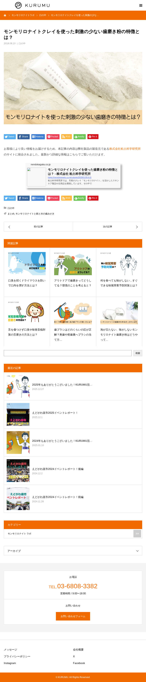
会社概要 (78, 649)
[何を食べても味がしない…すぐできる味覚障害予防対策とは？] (119, 263)
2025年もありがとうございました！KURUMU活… (62, 384)
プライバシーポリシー (17, 656)
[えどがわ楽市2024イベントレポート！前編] (18, 498)
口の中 (22, 43)
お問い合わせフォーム (73, 616)
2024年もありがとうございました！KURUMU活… (62, 440)
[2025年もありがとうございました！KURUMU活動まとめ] (18, 386)
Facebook (79, 663)
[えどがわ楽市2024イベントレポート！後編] (18, 470)
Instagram (10, 663)
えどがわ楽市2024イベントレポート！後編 (57, 468)
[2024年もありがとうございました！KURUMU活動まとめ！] (18, 442)
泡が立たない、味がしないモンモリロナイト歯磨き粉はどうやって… (119, 334)
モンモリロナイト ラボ (73, 533)
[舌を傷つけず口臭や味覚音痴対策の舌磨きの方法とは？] (27, 312)
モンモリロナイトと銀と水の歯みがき (35, 213)
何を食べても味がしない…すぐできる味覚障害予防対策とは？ (119, 283)
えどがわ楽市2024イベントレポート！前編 (57, 497)
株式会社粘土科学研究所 (125, 148)
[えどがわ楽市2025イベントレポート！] (18, 414)
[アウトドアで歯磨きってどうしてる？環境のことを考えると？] (73, 263)
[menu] (140, 5)
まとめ (11, 213)
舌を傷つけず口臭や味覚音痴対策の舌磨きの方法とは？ (26, 332)
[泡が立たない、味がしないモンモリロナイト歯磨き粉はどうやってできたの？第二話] (119, 312)
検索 (138, 353)
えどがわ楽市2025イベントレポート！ (55, 412)
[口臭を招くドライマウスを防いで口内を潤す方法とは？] (27, 263)
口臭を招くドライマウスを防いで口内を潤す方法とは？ (26, 283)
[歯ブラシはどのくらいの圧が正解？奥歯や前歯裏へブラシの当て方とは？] (73, 312)
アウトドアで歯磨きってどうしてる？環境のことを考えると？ (72, 283)
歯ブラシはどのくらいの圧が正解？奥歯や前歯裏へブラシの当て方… (72, 334)
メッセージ (10, 649)
